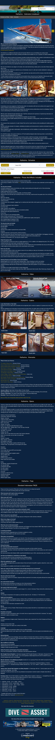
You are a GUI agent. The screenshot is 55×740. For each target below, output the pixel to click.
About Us (11, 700)
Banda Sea (14, 702)
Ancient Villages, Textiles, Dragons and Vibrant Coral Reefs (13, 374)
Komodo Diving (26, 700)
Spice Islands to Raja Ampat (7, 382)
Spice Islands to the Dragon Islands (8, 371)
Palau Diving (33, 700)
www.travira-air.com (19, 695)
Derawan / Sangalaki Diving (24, 702)
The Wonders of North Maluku (7, 372)
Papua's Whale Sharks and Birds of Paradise (10, 365)
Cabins (11, 17)
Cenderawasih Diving (6, 702)
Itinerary (5, 173)
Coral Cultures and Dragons (7, 369)
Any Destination (42, 9)
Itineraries (16, 17)
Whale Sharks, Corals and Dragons (8, 378)
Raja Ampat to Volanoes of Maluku (8, 368)
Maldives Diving (39, 700)
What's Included (27, 173)
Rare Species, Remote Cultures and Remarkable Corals (13, 377)
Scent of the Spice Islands (6, 375)
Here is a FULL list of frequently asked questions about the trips (15, 397)
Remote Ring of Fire (5, 380)
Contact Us (6, 700)
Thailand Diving (44, 702)
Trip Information (49, 173)
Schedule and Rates (5, 17)
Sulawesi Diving (47, 700)
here (19, 182)
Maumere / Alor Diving (35, 702)
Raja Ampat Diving (18, 700)
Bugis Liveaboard (25, 153)
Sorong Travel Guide (29, 703)
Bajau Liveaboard (15, 153)
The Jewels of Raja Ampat (6, 363)
